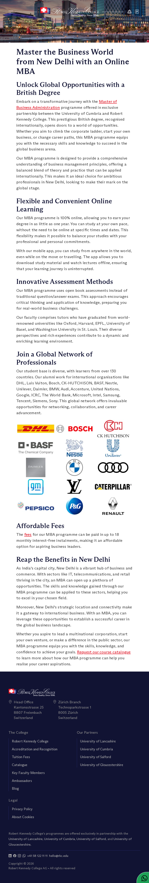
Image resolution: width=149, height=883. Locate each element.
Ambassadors (22, 781)
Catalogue (19, 765)
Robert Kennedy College (30, 741)
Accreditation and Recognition (34, 749)
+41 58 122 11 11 (37, 856)
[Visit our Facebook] (14, 856)
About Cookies (23, 817)
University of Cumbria (96, 749)
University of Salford (95, 757)
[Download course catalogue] (137, 11)
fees (28, 534)
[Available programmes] (11, 11)
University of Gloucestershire (101, 765)
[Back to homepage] (69, 11)
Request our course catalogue (104, 651)
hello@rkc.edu (58, 856)
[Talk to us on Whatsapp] (24, 856)
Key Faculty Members (28, 773)
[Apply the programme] (129, 11)
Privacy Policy (22, 809)
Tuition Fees (21, 757)
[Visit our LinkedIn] (10, 856)
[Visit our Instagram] (19, 856)
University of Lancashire (98, 741)
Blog (15, 788)
